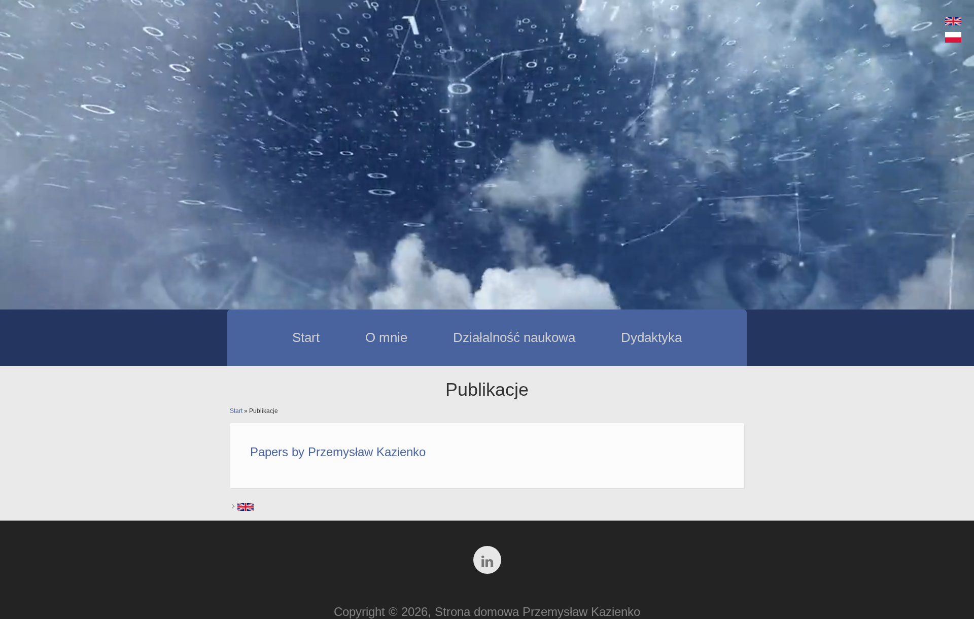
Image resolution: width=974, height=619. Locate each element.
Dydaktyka (651, 337)
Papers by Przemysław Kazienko (338, 452)
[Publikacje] (953, 38)
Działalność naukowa (514, 337)
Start (306, 337)
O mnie (386, 337)
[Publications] (953, 20)
